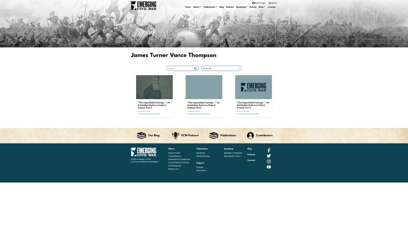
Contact (272, 7)
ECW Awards (174, 165)
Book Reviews (203, 156)
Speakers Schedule (233, 153)
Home (188, 7)
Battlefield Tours (232, 156)
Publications (209, 7)
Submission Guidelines (179, 159)
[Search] (196, 68)
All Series (200, 153)
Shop (261, 7)
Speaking (240, 7)
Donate (199, 167)
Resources (173, 168)
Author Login (260, 3)
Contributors (174, 156)
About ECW (174, 153)
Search (274, 3)
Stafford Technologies (149, 162)
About (196, 7)
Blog (222, 7)
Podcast (230, 7)
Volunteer (201, 170)
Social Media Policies (178, 162)
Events (253, 7)
